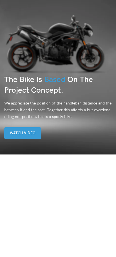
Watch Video (22, 133)
